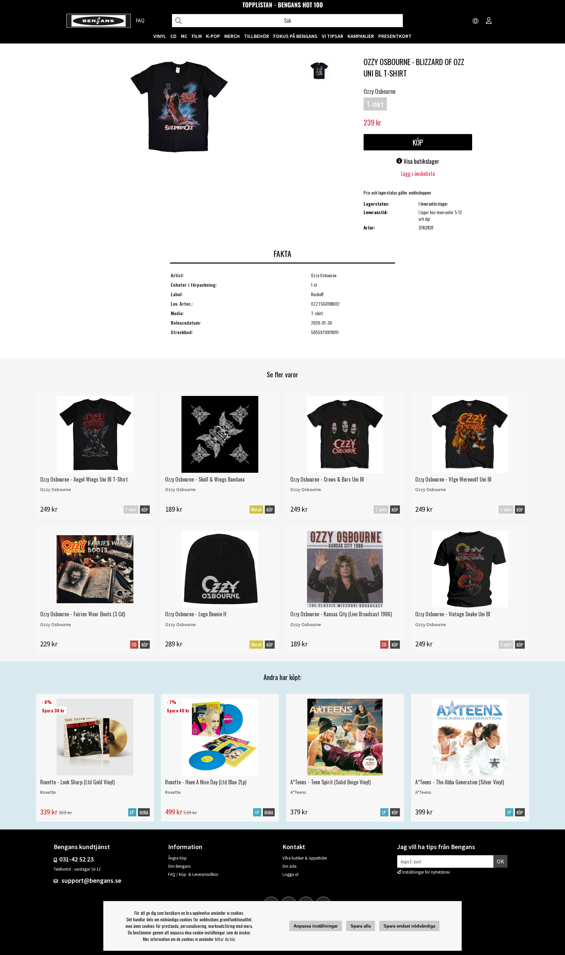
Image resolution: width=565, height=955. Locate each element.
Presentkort (395, 36)
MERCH (232, 36)
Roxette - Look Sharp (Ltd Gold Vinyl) (77, 782)
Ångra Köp (177, 858)
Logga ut (290, 874)
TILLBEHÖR (256, 36)
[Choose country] (476, 21)
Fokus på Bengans (295, 36)
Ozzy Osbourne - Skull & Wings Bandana (205, 479)
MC (184, 36)
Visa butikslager (420, 161)
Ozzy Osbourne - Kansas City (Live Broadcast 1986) (341, 614)
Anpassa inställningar (316, 926)
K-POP (213, 36)
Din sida (289, 866)
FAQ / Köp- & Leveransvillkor (193, 874)
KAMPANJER (361, 36)
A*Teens (298, 792)
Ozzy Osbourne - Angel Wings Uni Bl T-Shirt (84, 479)
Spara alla (361, 926)
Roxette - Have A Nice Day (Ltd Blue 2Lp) (205, 782)
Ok (500, 861)
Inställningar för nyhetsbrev (426, 872)
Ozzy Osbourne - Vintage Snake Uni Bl (452, 614)
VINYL (159, 36)
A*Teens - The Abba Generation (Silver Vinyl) (459, 782)
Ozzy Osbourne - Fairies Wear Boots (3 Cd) (82, 614)
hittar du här (225, 939)
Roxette (48, 792)
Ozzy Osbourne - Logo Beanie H (195, 614)
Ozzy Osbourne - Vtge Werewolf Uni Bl (453, 479)
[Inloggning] (489, 21)
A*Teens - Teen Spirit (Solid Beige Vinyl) (330, 782)
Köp (145, 509)
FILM (197, 36)
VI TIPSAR (332, 36)
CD (173, 36)
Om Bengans (179, 866)
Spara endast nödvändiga (409, 926)
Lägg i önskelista (418, 174)
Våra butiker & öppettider (304, 858)
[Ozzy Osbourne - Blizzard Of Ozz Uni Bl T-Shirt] (179, 107)
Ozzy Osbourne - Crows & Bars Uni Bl (327, 479)
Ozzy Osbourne (380, 91)
